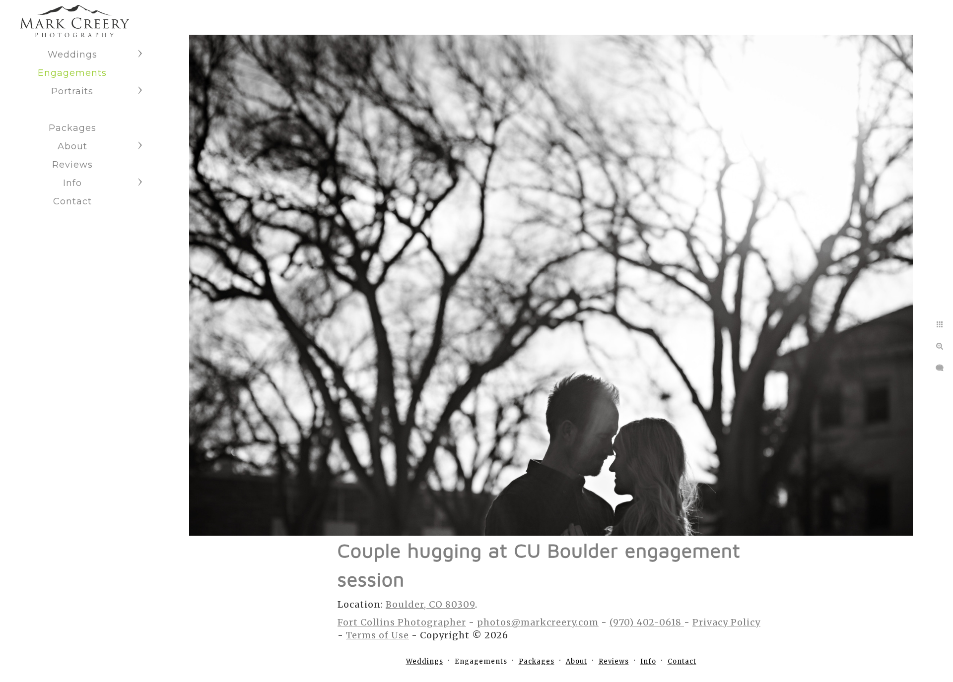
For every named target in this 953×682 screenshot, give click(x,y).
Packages (72, 128)
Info (72, 183)
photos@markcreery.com (538, 622)
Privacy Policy (726, 622)
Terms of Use (377, 635)
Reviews (72, 164)
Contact (72, 201)
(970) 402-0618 (647, 622)
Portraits (72, 91)
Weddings (72, 54)
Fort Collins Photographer (402, 622)
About (72, 146)
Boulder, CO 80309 (430, 604)
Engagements (72, 72)
